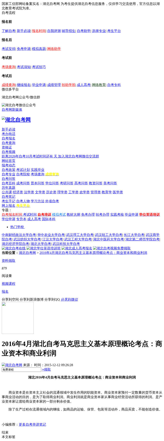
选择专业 (99, 31)
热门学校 (17, 227)
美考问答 (110, 183)
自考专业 (8, 174)
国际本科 (49, 219)
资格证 (7, 147)
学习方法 (37, 201)
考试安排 (8, 49)
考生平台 (114, 31)
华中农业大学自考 (51, 235)
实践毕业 (37, 170)
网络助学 (54, 49)
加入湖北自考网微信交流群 (78, 156)
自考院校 (23, 174)
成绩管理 (54, 85)
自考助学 (84, 31)
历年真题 (8, 187)
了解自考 (8, 31)
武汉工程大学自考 (78, 239)
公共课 (7, 192)
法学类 (29, 192)
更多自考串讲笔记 (32, 424)
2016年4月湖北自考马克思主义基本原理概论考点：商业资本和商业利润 (93, 253)
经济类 (18, 192)
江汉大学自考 (52, 239)
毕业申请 (39, 85)
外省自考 (52, 201)
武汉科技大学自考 (66, 244)
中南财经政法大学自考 (19, 235)
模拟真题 (39, 49)
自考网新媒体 (12, 109)
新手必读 (24, 31)
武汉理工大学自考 (80, 235)
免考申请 (24, 49)
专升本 (21, 219)
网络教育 (99, 85)
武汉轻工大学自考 (108, 235)
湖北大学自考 (41, 244)
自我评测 (54, 31)
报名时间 (39, 31)
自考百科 (8, 183)
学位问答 (52, 183)
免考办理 (88, 214)
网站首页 (8, 161)
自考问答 (8, 178)
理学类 (62, 192)
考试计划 (23, 170)
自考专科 (114, 85)
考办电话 (8, 134)
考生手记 (8, 201)
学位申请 (8, 219)
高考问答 (81, 183)
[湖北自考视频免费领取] (112, 248)
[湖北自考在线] (14, 248)
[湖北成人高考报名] (77, 248)
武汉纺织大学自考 (27, 239)
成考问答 (23, 183)
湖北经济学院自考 (15, 244)
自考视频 (8, 152)
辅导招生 (68, 31)
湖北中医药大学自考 (108, 239)
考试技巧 (39, 67)
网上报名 (8, 205)
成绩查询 (8, 85)
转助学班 (68, 85)
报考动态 (8, 165)
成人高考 (84, 85)
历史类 (51, 192)
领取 (46, 369)
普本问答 (37, 183)
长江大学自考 (134, 235)
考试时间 (30, 214)
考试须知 (24, 67)
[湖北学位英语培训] (43, 248)
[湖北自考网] (16, 119)
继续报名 (24, 85)
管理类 (96, 192)
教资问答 (95, 183)
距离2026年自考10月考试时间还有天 (30, 156)
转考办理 (102, 214)
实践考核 (117, 214)
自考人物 (23, 201)
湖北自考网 (27, 253)
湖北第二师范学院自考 (142, 239)
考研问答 (66, 183)
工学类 (73, 192)
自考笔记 (8, 196)
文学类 (40, 192)
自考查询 (8, 143)
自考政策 (8, 170)
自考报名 (8, 138)
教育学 (107, 192)
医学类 (118, 192)
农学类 (84, 192)
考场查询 (8, 67)
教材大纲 (73, 214)
